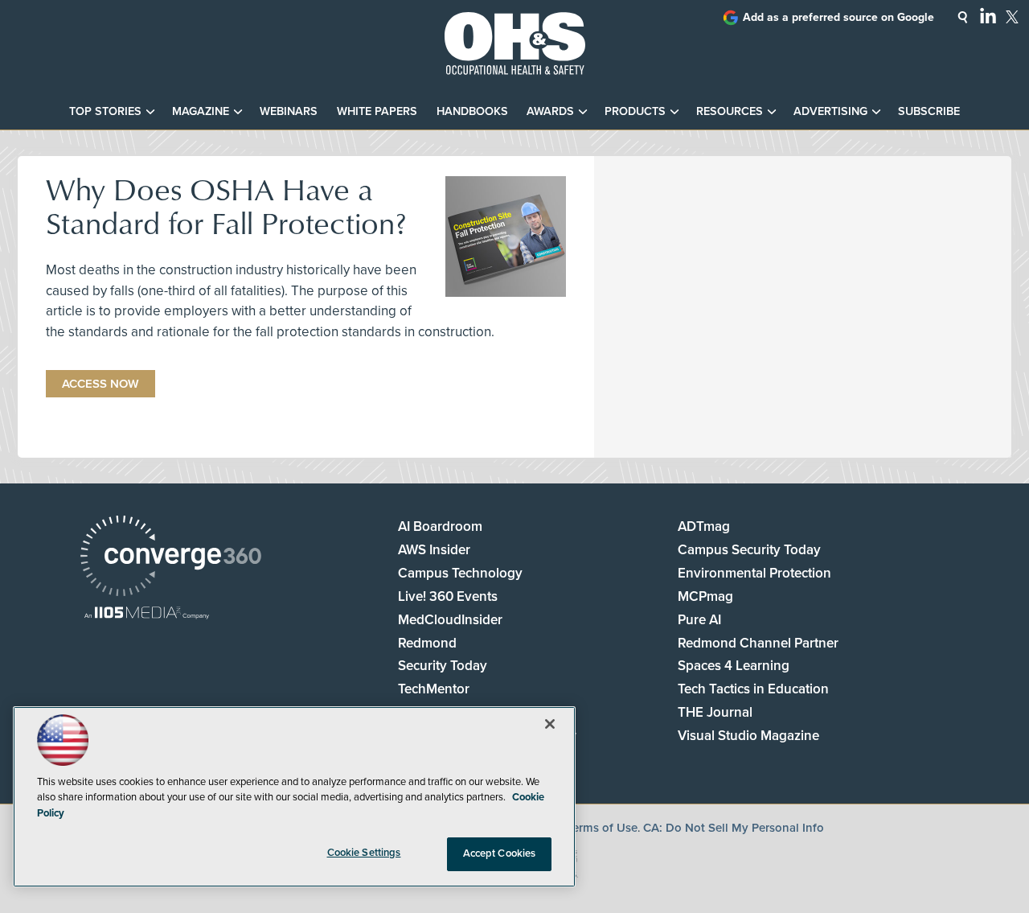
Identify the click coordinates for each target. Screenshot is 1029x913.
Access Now (100, 383)
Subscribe (929, 111)
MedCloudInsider (450, 619)
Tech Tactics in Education (753, 689)
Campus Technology (460, 573)
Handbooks (472, 111)
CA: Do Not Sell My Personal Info (733, 827)
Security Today (442, 665)
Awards (550, 111)
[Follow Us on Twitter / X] (1012, 16)
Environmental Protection (754, 573)
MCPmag (705, 596)
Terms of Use (602, 827)
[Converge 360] (170, 558)
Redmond (427, 643)
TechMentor (433, 689)
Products (635, 111)
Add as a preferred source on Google (838, 17)
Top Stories (105, 111)
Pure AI (699, 619)
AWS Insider (434, 549)
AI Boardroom (440, 526)
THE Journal (715, 712)
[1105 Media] (146, 614)
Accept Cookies (499, 853)
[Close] (550, 724)
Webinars (289, 111)
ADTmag (704, 526)
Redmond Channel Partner (758, 643)
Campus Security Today (749, 549)
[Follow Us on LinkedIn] (988, 15)
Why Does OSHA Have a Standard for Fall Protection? (226, 205)
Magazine (200, 111)
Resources (729, 111)
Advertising (830, 111)
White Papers (377, 111)
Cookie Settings (364, 852)
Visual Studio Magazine (748, 735)
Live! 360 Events (448, 596)
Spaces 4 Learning (733, 665)
